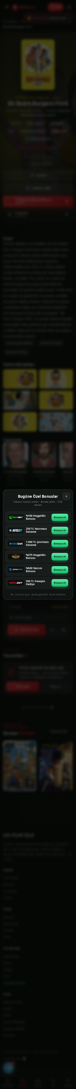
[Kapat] (66, 496)
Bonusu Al (60, 517)
